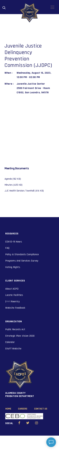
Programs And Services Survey (21, 260)
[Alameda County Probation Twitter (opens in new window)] (27, 423)
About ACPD (12, 288)
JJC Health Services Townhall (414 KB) (24, 190)
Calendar (10, 342)
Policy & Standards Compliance (22, 254)
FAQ (7, 248)
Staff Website (13, 348)
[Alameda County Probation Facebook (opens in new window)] (19, 423)
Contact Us (40, 408)
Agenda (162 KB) (13, 179)
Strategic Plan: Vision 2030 (19, 336)
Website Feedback (15, 307)
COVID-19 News (13, 241)
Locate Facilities (14, 295)
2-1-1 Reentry (12, 301)
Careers (22, 408)
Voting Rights (12, 267)
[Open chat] (51, 442)
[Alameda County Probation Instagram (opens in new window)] (36, 423)
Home (8, 408)
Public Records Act (15, 329)
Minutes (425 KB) (13, 185)
